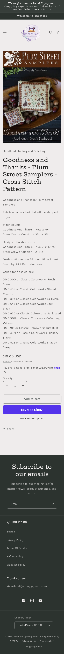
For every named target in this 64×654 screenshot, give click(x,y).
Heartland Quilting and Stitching (30, 636)
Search (11, 531)
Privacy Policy (15, 540)
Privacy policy (47, 641)
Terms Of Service (17, 548)
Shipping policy (34, 647)
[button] (5, 32)
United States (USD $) (30, 625)
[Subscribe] (53, 504)
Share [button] (10, 428)
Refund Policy (15, 556)
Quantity (7, 378)
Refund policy (29, 641)
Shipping (7, 361)
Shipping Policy (16, 564)
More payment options (32, 418)
